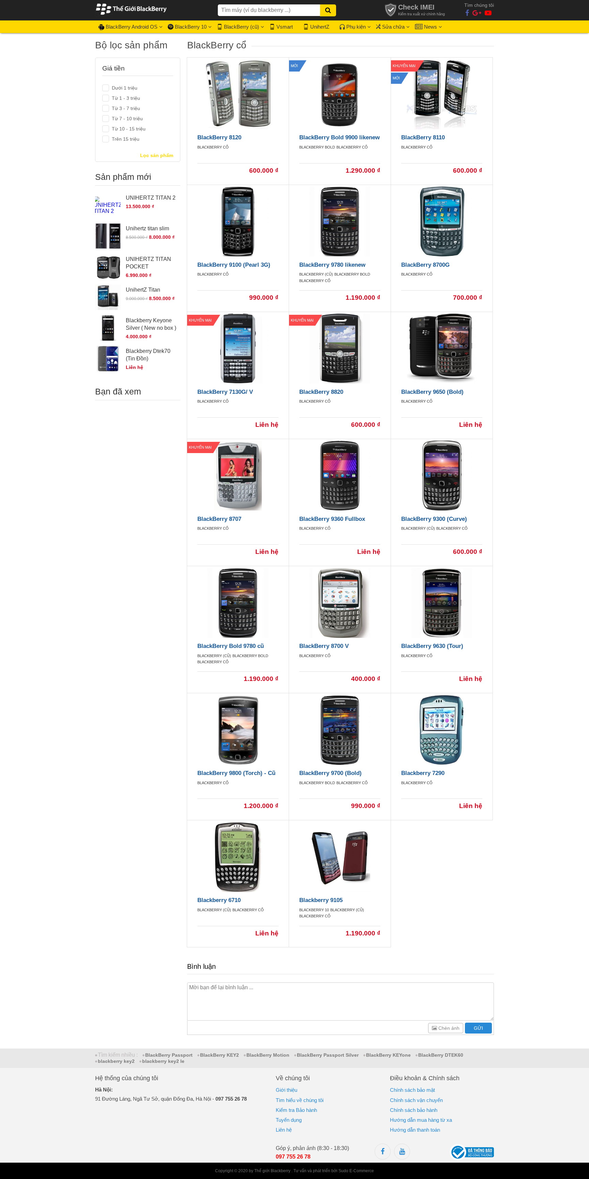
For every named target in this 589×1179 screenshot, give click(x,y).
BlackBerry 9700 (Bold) (330, 773)
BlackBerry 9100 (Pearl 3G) (233, 265)
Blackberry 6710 (219, 900)
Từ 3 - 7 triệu (126, 108)
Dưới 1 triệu (124, 88)
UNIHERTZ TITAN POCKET (148, 262)
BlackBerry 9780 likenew (332, 265)
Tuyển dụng (289, 1120)
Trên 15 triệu (125, 139)
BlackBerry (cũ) (241, 27)
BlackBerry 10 (191, 27)
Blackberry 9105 (321, 900)
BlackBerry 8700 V (324, 646)
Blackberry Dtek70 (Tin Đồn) (148, 354)
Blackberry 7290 (422, 773)
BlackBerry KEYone (388, 1055)
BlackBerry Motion (267, 1055)
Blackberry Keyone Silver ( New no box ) (151, 324)
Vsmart (284, 27)
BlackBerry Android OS (131, 27)
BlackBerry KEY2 (219, 1055)
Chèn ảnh (448, 1028)
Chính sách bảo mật (412, 1090)
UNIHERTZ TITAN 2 (151, 198)
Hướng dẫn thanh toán (415, 1130)
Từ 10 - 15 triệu (129, 128)
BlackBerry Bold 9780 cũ (230, 646)
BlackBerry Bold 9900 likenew (339, 137)
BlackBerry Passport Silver (328, 1055)
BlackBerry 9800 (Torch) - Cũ (236, 773)
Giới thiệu (286, 1090)
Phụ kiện (356, 27)
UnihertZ (319, 27)
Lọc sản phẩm (156, 155)
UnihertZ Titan (143, 290)
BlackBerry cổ (213, 147)
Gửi (478, 1028)
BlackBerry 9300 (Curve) (434, 519)
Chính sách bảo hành (413, 1110)
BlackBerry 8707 (219, 519)
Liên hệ (284, 1130)
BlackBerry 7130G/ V (225, 392)
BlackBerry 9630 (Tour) (432, 646)
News (430, 27)
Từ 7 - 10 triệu (127, 118)
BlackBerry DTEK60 (440, 1055)
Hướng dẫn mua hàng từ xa (421, 1120)
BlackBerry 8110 (423, 137)
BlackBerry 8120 (219, 137)
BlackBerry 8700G (425, 265)
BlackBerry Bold (317, 147)
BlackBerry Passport (169, 1055)
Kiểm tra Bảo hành (296, 1110)
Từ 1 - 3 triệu (126, 98)
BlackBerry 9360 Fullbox (332, 519)
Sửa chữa (393, 27)
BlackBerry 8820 (321, 392)
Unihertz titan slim (147, 228)
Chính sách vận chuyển (416, 1100)
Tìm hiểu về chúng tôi (299, 1100)
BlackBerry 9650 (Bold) (432, 392)
